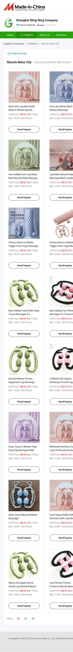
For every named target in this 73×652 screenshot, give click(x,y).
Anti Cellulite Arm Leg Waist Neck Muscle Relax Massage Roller (23, 178)
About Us (45, 34)
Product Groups (18, 53)
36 (25, 618)
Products (28, 34)
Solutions (61, 34)
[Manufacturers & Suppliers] (24, 7)
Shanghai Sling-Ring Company (37, 20)
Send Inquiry (24, 129)
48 (33, 618)
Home (10, 34)
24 (18, 618)
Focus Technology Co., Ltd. (43, 638)
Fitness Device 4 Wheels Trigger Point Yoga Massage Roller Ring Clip (23, 246)
